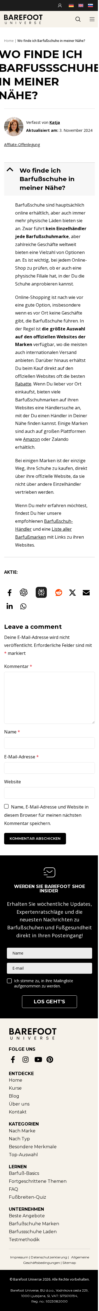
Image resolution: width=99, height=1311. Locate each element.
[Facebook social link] (9, 592)
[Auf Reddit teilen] (58, 592)
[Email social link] (86, 592)
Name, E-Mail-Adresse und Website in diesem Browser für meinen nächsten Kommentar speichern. (46, 815)
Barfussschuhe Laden (33, 1231)
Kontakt (18, 1112)
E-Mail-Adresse (21, 757)
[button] (50, 179)
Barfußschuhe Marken (34, 1223)
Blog (14, 1096)
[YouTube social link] (39, 1059)
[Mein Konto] (60, 5)
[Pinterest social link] (50, 1059)
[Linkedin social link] (9, 606)
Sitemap (69, 1263)
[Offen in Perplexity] (41, 592)
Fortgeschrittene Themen (38, 1181)
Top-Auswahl (23, 1154)
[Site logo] (23, 19)
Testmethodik (24, 1239)
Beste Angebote (27, 1215)
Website (12, 782)
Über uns (19, 1104)
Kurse (15, 1088)
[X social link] (72, 592)
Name (12, 732)
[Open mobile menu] (92, 19)
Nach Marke (22, 1130)
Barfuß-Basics (24, 1173)
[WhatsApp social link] (23, 606)
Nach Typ (19, 1138)
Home (9, 40)
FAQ (13, 1189)
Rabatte (23, 384)
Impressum (19, 1257)
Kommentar (18, 666)
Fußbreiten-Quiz (27, 1197)
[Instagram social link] (26, 1059)
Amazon (31, 439)
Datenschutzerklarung (49, 1257)
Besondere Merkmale (33, 1146)
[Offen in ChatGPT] (23, 592)
